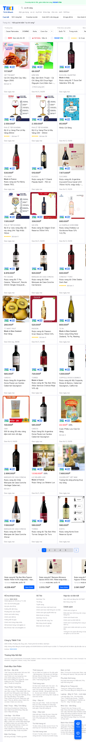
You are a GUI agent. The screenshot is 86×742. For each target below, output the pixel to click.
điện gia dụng (24, 12)
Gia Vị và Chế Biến (70, 728)
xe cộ (32, 12)
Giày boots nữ (40, 706)
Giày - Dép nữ (38, 700)
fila (29, 660)
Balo (62, 672)
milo (64, 658)
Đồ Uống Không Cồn (72, 732)
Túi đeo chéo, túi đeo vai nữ (42, 726)
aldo (75, 658)
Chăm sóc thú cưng (67, 725)
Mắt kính (78, 680)
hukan (20, 660)
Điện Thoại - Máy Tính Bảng (15, 706)
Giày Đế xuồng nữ (45, 708)
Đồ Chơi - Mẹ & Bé (11, 670)
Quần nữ (46, 672)
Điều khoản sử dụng (42, 615)
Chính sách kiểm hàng (11, 614)
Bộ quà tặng (70, 734)
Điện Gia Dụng (9, 734)
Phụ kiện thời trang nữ (68, 680)
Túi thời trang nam (40, 731)
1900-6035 (13, 599)
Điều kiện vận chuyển (43, 626)
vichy (25, 660)
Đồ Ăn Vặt (68, 730)
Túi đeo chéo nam (44, 734)
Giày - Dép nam (39, 712)
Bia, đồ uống (11, 696)
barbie (33, 658)
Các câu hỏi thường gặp (12, 603)
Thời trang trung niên (43, 679)
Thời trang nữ (38, 670)
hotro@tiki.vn (21, 625)
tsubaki (33, 660)
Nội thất (70, 712)
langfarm (14, 660)
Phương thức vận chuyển (12, 611)
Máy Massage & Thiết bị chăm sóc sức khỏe (17, 722)
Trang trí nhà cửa (66, 708)
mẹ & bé (39, 12)
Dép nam (43, 716)
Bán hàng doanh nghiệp (44, 623)
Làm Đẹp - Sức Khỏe (12, 715)
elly (61, 658)
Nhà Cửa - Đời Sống (68, 706)
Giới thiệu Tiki (40, 599)
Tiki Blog (39, 602)
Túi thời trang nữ (39, 723)
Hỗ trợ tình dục (20, 728)
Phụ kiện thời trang (68, 678)
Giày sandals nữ (44, 704)
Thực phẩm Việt (21, 691)
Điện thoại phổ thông (14, 710)
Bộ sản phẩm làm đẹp (16, 729)
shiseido (7, 660)
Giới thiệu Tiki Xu (41, 618)
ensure (44, 658)
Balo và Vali (65, 670)
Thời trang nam (38, 683)
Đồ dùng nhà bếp (9, 736)
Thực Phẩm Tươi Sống (12, 687)
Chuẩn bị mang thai (14, 683)
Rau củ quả (11, 691)
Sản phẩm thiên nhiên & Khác (15, 724)
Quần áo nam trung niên (44, 695)
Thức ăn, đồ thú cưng (14, 700)
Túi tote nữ (44, 728)
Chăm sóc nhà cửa (17, 702)
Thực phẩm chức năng (15, 720)
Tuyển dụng (40, 604)
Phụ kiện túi (53, 728)
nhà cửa (54, 12)
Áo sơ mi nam (45, 687)
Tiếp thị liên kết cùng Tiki (44, 620)
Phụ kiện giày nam (42, 718)
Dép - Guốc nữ (46, 703)
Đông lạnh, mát (18, 693)
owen (39, 658)
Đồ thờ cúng (68, 717)
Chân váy (46, 676)
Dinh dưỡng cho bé (14, 678)
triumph (80, 658)
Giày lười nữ (49, 706)
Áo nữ (34, 672)
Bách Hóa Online (67, 723)
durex (49, 658)
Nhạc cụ (75, 717)
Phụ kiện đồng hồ (70, 690)
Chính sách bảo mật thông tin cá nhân (48, 610)
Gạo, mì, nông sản (15, 695)
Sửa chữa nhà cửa (70, 710)
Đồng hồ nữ (72, 688)
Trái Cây (7, 689)
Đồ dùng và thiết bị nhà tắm (74, 713)
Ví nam (35, 734)
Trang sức (64, 688)
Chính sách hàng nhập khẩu (13, 622)
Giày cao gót (37, 703)
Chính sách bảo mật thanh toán (46, 607)
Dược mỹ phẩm (22, 730)
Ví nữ (53, 726)
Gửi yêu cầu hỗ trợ (10, 606)
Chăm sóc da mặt (10, 718)
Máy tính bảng (13, 712)
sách (60, 12)
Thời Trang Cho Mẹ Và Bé (12, 672)
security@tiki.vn (20, 627)
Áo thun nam (37, 686)
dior (12, 658)
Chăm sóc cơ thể (14, 721)
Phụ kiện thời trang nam (73, 681)
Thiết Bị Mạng (71, 700)
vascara (7, 658)
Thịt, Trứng (14, 689)
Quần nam (45, 686)
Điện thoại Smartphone (11, 708)
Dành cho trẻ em (14, 698)
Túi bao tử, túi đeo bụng (49, 736)
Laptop (78, 702)
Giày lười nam (37, 714)
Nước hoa (12, 728)
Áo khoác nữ (48, 674)
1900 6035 (13, 649)
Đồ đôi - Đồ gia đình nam (47, 691)
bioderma (55, 658)
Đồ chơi (24, 672)
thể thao (67, 12)
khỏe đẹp (46, 12)
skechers (70, 658)
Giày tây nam (46, 714)
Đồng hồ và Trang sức (69, 686)
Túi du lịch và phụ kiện (72, 672)
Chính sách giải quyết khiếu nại (46, 612)
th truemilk (27, 658)
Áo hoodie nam (41, 689)
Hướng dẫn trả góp (10, 619)
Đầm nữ (39, 672)
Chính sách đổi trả (10, 617)
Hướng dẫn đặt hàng (10, 609)
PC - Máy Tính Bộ (69, 702)
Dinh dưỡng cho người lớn (16, 679)
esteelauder (18, 658)
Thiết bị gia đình (22, 736)
